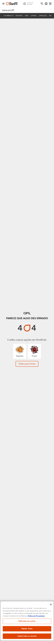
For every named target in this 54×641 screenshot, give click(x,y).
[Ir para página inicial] (12, 3)
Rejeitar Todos (27, 628)
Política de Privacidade (36, 616)
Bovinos (19, 16)
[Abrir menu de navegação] (3, 3)
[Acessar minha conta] (46, 3)
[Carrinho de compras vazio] (50, 3)
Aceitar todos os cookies (27, 636)
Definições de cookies (27, 621)
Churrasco (9, 16)
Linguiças (43, 16)
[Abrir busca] (42, 3)
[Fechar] (51, 604)
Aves (27, 16)
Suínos (34, 16)
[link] (8, 10)
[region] (27, 621)
